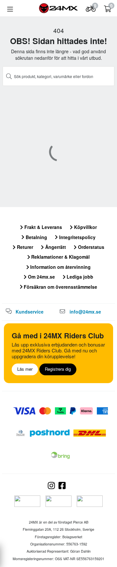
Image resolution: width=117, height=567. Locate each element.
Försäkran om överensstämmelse (59, 287)
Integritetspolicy (77, 237)
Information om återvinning (60, 267)
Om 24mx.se (41, 276)
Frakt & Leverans (42, 227)
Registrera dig (58, 369)
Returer (24, 247)
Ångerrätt (55, 247)
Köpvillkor (85, 227)
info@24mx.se (85, 311)
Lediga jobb (79, 276)
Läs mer (24, 369)
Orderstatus (90, 247)
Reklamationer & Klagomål (60, 256)
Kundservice (30, 311)
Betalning (35, 237)
